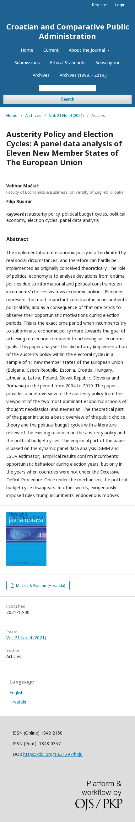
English (16, 692)
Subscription (108, 62)
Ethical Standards (67, 62)
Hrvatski (17, 702)
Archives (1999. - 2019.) (83, 75)
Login (120, 5)
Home (27, 50)
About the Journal (87, 50)
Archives (41, 75)
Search (67, 99)
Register (100, 5)
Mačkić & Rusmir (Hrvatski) (40, 585)
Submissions (27, 62)
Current (51, 50)
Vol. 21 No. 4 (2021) (66, 115)
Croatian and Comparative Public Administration (67, 31)
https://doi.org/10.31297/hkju (53, 754)
